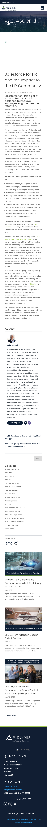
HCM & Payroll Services (14, 522)
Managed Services (12, 497)
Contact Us (9, 775)
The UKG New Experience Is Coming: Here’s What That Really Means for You (23, 583)
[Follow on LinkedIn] (7, 543)
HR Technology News (24, 92)
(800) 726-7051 (10, 786)
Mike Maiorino (13, 345)
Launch (8, 504)
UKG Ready (9, 476)
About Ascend (10, 761)
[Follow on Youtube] (16, 543)
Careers (7, 771)
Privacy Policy (12, 819)
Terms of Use (23, 819)
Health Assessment (13, 487)
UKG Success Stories (13, 765)
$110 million (33, 284)
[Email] (25, 423)
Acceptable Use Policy (23, 822)
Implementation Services (15, 508)
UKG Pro (8, 480)
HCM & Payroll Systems (14, 518)
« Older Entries (11, 716)
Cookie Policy (34, 819)
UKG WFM (8, 473)
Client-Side (9, 529)
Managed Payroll (12, 469)
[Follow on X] (11, 543)
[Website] (29, 423)
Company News (11, 525)
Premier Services (11, 490)
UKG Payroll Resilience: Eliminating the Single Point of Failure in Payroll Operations (21, 690)
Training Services (12, 483)
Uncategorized (11, 501)
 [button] (42, 8)
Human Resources (12, 511)
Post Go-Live (10, 494)
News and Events (12, 768)
